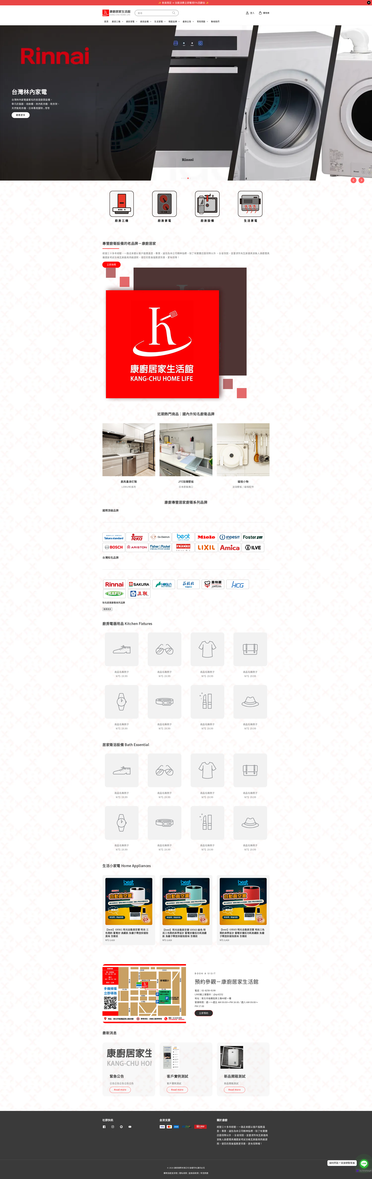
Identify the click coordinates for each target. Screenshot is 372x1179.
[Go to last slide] (353, 180)
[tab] (182, 178)
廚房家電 (130, 21)
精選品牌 (173, 21)
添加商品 (186, 694)
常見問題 (201, 21)
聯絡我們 (215, 21)
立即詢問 (111, 264)
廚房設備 (144, 21)
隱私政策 (183, 1173)
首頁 (106, 21)
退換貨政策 (194, 1173)
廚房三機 (116, 21)
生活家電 (158, 21)
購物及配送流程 (171, 1173)
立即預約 (203, 1012)
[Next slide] (361, 180)
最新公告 (187, 21)
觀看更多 (24, 123)
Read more (120, 1089)
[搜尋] (173, 13)
